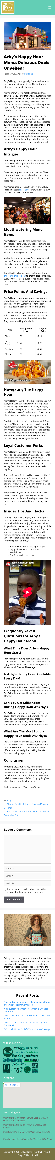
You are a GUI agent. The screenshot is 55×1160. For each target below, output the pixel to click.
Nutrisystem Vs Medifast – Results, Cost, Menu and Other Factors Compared (27, 1003)
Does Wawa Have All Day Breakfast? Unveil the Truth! (27, 1017)
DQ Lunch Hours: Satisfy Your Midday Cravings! (27, 1029)
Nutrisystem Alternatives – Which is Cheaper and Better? (26, 1010)
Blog (9, 800)
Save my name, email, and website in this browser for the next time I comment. (26, 890)
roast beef (24, 189)
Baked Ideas (26, 1152)
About (47, 1152)
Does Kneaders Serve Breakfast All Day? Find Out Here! (26, 1024)
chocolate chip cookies (15, 275)
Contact (38, 1152)
